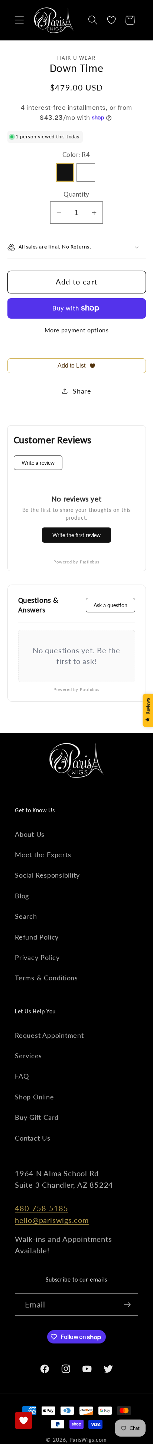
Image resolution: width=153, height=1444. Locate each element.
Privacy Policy (37, 957)
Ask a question (110, 605)
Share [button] (82, 391)
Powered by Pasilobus (76, 561)
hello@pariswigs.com (52, 1220)
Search (26, 916)
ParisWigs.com (88, 1440)
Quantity (76, 194)
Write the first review (76, 535)
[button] (19, 20)
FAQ (22, 1076)
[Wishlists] (23, 1420)
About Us (30, 834)
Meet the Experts (43, 855)
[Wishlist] (111, 20)
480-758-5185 (41, 1208)
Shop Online (34, 1097)
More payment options (77, 330)
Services (28, 1056)
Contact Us (33, 1138)
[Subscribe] (127, 1304)
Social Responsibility (47, 875)
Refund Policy (37, 937)
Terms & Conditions (46, 978)
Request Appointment (49, 1035)
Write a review (38, 463)
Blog (22, 896)
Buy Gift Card (37, 1117)
